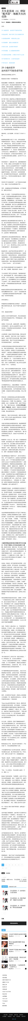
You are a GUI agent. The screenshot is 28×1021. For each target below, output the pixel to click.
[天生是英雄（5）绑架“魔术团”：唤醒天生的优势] (5, 900)
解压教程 (4, 1005)
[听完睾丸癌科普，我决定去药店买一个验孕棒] (5, 960)
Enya (3, 1003)
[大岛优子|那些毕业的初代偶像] (5, 936)
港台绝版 (4, 977)
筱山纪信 (4, 994)
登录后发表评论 (14, 923)
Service (10, 945)
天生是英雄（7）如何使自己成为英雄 (20, 880)
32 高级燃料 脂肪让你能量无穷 (10, 42)
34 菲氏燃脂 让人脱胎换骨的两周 (10, 50)
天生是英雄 (8, 873)
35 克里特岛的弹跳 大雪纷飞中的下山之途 (13, 54)
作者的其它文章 (12, 886)
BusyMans (6, 19)
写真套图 (18, 1016)
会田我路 (4, 996)
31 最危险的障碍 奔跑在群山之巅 (10, 38)
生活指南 (11, 1014)
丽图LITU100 (5, 982)
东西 (14, 1016)
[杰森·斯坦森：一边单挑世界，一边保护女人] (5, 966)
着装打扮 (16, 1014)
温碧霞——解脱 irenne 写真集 (7, 880)
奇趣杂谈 (9, 1016)
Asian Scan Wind (6, 991)
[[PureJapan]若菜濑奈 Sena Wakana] (5, 944)
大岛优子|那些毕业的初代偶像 (17, 934)
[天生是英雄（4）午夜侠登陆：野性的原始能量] (5, 907)
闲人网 (14, 1019)
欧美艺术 (4, 987)
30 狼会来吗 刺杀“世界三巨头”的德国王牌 (13, 34)
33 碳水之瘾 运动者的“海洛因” (10, 46)
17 (25, 951)
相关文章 (4, 886)
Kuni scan (4, 998)
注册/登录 (23, 1016)
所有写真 (4, 975)
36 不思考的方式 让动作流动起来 (10, 58)
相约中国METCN (6, 980)
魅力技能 (5, 1014)
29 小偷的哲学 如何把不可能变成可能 (12, 30)
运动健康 (7, 5)
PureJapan (5, 1001)
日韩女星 (4, 989)
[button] (26, 2)
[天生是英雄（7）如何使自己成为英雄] (5, 892)
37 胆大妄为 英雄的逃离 (8, 62)
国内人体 (4, 984)
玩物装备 (21, 1014)
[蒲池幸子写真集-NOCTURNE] (5, 952)
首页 (2, 5)
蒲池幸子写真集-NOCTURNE (17, 949)
